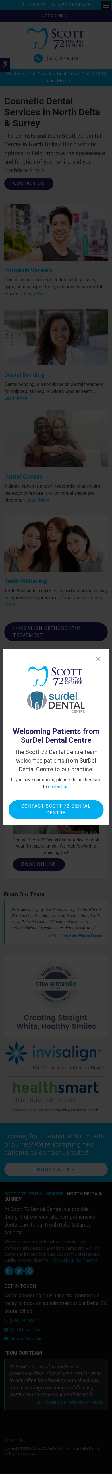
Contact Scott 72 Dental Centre (56, 809)
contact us (58, 787)
